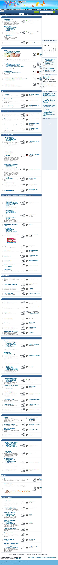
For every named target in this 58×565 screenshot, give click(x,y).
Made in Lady (4, 16)
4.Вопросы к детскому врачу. (48, 99)
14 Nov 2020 (31, 115)
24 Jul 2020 (30, 100)
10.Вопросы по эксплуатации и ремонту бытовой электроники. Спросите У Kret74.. (48, 109)
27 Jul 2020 (30, 470)
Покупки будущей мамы (10, 214)
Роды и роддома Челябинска (11, 217)
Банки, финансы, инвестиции (10, 301)
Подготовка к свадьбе (8, 137)
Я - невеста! (6, 177)
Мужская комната (5, 275)
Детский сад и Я (7, 256)
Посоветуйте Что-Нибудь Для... (34, 344)
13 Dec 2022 (31, 203)
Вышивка (15, 27)
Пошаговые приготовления (10, 341)
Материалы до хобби (32, 33)
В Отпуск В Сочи (51, 68)
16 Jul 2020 (30, 387)
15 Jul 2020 (30, 430)
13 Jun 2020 (31, 333)
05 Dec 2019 (31, 405)
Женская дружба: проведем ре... (34, 94)
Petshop (7, 540)
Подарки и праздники (8, 404)
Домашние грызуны (9, 366)
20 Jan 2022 (31, 130)
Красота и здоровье (9, 452)
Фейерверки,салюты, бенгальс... (34, 169)
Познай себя (6, 94)
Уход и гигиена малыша (10, 229)
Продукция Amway (32, 322)
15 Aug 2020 (31, 356)
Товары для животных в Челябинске (12, 369)
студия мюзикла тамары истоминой (12, 547)
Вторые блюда (14, 342)
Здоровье (6, 63)
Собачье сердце (31, 366)
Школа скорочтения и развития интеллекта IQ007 (11, 546)
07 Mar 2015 (31, 289)
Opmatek (7, 522)
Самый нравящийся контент (52, 557)
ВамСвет (10, 522)
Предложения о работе (9, 327)
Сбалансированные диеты (10, 78)
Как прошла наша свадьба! (9, 182)
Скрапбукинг (11, 28)
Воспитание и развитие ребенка (11, 247)
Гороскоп (24, 9)
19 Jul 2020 (30, 246)
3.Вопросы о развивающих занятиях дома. (49, 97)
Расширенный (56, 11)
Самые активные (44, 557)
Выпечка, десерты (9, 343)
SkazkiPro (7, 513)
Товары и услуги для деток (10, 512)
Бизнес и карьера (5, 298)
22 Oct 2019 (31, 446)
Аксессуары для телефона (33, 429)
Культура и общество (8, 391)
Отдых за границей (9, 381)
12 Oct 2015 (31, 523)
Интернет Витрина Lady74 (7, 497)
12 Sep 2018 (31, 279)
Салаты (14, 343)
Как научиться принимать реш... (34, 105)
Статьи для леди (9, 9)
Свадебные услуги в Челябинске (11, 164)
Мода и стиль (8, 85)
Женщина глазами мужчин (9, 278)
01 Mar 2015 (31, 270)
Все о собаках (8, 364)
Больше (37, 14)
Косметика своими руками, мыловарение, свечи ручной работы (12, 32)
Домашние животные (8, 361)
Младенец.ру (8, 515)
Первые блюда (8, 342)
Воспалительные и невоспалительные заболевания (11, 202)
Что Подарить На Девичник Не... (34, 154)
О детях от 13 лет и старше (9, 264)
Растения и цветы (9, 355)
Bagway (14, 508)
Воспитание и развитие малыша (11, 231)
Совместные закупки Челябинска (11, 442)
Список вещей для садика (33, 255)
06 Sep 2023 (31, 367)
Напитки (7, 344)
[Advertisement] (50, 27)
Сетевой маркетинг (8, 322)
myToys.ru (12, 515)
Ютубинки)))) (31, 288)
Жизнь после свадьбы (9, 190)
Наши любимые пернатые (10, 365)
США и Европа (13, 443)
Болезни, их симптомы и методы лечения (13, 64)
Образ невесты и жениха (10, 140)
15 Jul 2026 (41, 74)
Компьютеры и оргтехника (9, 424)
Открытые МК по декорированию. (34, 42)
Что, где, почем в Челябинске (10, 469)
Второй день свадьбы (9, 153)
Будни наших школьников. (33, 260)
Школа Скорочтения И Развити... (34, 546)
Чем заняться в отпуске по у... (34, 234)
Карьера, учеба (7, 312)
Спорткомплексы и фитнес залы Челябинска (13, 72)
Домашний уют (4, 337)
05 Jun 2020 (31, 225)
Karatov (7, 508)
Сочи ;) (30, 381)
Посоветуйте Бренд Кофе (33, 189)
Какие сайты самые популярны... (34, 469)
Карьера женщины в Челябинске (11, 331)
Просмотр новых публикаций (48, 14)
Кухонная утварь (8, 345)
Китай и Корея (8, 443)
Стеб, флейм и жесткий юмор (10, 288)
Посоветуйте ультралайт (33, 283)
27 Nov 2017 (41, 480)
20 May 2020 (31, 261)
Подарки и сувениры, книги (10, 528)
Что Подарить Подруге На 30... (34, 404)
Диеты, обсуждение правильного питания (13, 77)
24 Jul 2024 (30, 191)
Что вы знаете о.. (31, 332)
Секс (5, 118)
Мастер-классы (34, 9)
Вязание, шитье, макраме (10, 31)
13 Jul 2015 (30, 515)
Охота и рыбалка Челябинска (10, 284)
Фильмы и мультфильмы (10, 392)
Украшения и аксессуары (15, 85)
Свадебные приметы (32, 178)
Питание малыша (9, 230)
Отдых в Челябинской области (11, 379)
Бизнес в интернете (8, 318)
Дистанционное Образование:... (34, 313)
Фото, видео (16, 167)
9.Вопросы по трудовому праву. (48, 106)
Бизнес (5, 307)
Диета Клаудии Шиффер (41, 78)
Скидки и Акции (7, 451)
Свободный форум (8, 483)
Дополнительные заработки (33, 317)
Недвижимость (8, 353)
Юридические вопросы (9, 178)
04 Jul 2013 (30, 323)
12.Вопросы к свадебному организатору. (47, 113)
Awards (32, 14)
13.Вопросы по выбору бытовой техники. (49, 115)
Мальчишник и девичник (10, 151)
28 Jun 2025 (41, 87)
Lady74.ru (3, 475)
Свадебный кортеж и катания (10, 165)
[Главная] (8, 4)
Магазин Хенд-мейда (8, 19)
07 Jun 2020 (31, 318)
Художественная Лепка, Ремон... (34, 355)
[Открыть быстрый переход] (56, 14)
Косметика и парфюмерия (10, 445)
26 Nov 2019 (31, 179)
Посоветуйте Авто (32, 419)
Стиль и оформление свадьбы (11, 139)
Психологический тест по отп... (34, 409)
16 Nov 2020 (31, 216)
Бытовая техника (7, 433)
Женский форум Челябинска (6, 14)
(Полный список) (18, 558)
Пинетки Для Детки (32, 22)
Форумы (21, 14)
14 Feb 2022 (31, 252)
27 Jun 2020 (31, 106)
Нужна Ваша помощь (9, 484)
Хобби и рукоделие (8, 26)
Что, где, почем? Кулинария (10, 346)
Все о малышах (7, 228)
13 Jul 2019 (30, 43)
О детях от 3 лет (7, 246)
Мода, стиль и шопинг (8, 83)
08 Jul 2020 (30, 307)
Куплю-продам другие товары (11, 463)
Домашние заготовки (12, 344)
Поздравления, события (9, 399)
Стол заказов (8, 20)
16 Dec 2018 (31, 328)
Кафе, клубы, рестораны (10, 387)
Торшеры (30, 522)
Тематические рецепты (10, 347)
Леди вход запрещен (8, 293)
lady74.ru (27, 561)
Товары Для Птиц (32, 539)
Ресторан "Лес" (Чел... (32, 386)
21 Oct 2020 (31, 125)
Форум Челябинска (16, 9)
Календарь (27, 14)
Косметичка (18, 51)
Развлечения (7, 408)
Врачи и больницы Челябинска (11, 212)
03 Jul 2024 (30, 401)
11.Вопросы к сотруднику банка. (49, 111)
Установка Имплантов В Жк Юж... (34, 399)
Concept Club (8, 501)
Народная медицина (20, 66)
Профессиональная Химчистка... (34, 453)
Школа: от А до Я (7, 260)
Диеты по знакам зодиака (10, 80)
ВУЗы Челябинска (9, 266)
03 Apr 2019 (31, 284)
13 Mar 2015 (31, 547)
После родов (8, 218)
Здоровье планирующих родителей (12, 203)
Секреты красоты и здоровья (8, 47)
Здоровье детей (7, 250)
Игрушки (30, 514)
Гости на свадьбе (9, 141)
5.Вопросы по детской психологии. (49, 100)
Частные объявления (8, 458)
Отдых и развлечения (6, 375)
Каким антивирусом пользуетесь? (34, 424)
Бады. (40, 66)
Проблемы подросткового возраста (12, 265)
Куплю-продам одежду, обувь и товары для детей (11, 462)
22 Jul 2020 (30, 142)
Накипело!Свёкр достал (33, 184)
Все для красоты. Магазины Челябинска (12, 52)
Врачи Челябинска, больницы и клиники (12, 65)
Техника (3, 414)
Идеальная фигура (8, 71)
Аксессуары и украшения (9, 507)
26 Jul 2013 (30, 294)
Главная (2, 9)
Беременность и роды (8, 210)
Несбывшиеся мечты (9, 206)
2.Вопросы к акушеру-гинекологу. (49, 95)
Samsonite (10, 508)
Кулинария (6, 340)
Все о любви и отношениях (7, 110)
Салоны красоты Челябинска (11, 51)
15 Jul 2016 (30, 502)
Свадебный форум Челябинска (8, 134)
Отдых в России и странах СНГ (11, 380)
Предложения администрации (10, 478)
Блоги (28, 9)
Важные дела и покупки (10, 138)
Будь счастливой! (5, 91)
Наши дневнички (7, 269)
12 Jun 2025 (41, 69)
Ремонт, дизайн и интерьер (10, 354)
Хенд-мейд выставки (9, 27)
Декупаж (7, 28)
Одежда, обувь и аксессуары (11, 444)
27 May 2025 (31, 421)
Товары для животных (9, 539)
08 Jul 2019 (30, 508)
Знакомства (8, 129)
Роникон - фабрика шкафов (10, 523)
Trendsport (12, 501)
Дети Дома (30, 224)
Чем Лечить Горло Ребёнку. (33, 250)
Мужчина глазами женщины (10, 114)
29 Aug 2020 (31, 23)
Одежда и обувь (7, 500)
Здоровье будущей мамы (10, 211)
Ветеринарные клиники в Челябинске (12, 368)
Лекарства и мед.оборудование (11, 66)
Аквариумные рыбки (9, 367)
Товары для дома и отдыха (10, 448)
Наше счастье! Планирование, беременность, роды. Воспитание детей (17, 195)
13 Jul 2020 (30, 95)
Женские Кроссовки (32, 501)
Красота (5, 50)
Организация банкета (9, 167)
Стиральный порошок (32, 434)
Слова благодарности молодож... (34, 141)
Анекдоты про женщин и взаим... (34, 293)
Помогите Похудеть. (41, 72)
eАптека (7, 533)
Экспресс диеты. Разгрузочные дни (21, 78)
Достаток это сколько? (32, 301)
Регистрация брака (9, 166)
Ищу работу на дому (32, 327)
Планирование (7, 197)
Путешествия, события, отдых (10, 378)
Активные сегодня (37, 557)
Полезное (3, 439)
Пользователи (15, 14)
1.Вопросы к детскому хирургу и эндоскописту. (49, 94)
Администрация (31, 557)
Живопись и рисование (9, 35)
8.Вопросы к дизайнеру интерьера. (49, 105)
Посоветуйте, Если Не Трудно (50, 70)
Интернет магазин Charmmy (10, 514)
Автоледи (6, 417)
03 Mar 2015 (31, 540)
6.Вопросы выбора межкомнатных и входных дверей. (49, 102)
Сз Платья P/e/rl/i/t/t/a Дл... (33, 445)
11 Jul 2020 (30, 425)
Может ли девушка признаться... (34, 123)
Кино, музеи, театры (9, 388)
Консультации (41, 9)
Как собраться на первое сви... (34, 128)
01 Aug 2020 (41, 80)
